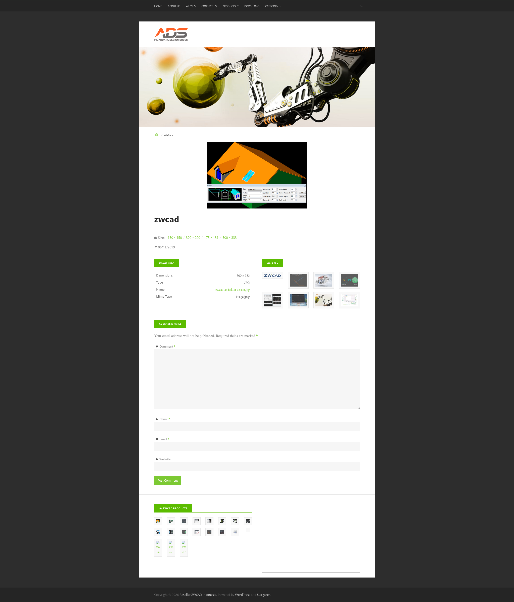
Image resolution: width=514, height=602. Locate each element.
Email (164, 439)
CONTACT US (209, 6)
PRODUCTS (229, 6)
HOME (158, 6)
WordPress (242, 595)
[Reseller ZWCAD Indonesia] (257, 87)
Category (271, 6)
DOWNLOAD (251, 6)
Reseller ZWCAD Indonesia (198, 595)
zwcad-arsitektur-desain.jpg (232, 289)
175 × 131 (211, 237)
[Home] (156, 134)
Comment (167, 346)
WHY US (191, 6)
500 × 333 (229, 237)
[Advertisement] (311, 538)
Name (164, 419)
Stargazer (263, 595)
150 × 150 (175, 237)
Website (164, 459)
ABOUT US (174, 6)
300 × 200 (193, 237)
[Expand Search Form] (361, 5)
